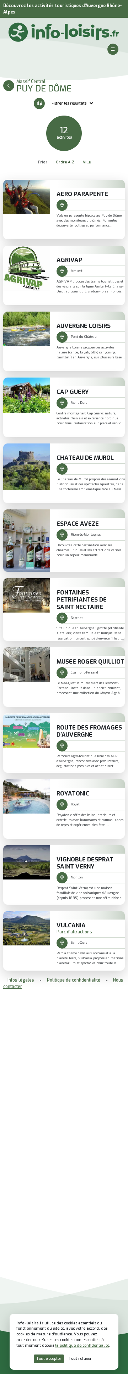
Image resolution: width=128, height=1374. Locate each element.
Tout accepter (49, 1358)
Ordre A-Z (65, 162)
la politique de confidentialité (82, 1345)
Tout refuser (80, 1358)
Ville (87, 162)
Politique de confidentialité (73, 980)
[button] (112, 49)
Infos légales (20, 980)
